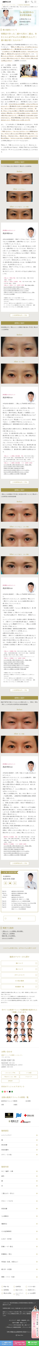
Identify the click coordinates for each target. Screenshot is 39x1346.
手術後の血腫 (23, 473)
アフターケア (28, 1076)
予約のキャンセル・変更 (10, 1076)
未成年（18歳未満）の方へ (23, 1320)
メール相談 (28, 1072)
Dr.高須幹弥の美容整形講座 (24, 4)
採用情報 (6, 1290)
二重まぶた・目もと (7, 1193)
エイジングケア (6, 1135)
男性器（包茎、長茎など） (10, 1262)
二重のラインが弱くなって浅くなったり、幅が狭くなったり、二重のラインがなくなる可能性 (19, 293)
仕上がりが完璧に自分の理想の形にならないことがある (16, 290)
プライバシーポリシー (27, 1327)
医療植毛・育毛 (6, 1254)
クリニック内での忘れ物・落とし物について (19, 1325)
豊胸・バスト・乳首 (7, 1277)
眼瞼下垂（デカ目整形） (9, 936)
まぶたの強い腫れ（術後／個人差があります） (14, 464)
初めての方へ (19, 1290)
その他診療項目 (6, 1231)
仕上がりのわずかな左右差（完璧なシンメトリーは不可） (17, 288)
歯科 (2, 1176)
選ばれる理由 (7, 1293)
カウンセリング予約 (10, 1072)
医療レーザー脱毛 (7, 1246)
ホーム (3, 4)
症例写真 (18, 1286)
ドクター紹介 (31, 1286)
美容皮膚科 (5, 1150)
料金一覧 (6, 1286)
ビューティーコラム (11, 4)
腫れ (26, 285)
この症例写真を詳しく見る (19, 315)
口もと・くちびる (7, 1201)
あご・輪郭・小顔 (7, 1171)
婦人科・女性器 (6, 1269)
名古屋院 (28, 1101)
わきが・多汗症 (6, 1239)
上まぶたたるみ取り (7, 938)
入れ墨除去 (5, 1216)
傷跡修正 (4, 1224)
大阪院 (15, 1104)
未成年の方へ (31, 1290)
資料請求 (10, 1080)
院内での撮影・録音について (20, 1322)
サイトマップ (12, 1320)
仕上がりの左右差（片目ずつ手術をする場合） (14, 287)
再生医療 (4, 1145)
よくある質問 (31, 1293)
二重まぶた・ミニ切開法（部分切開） (13, 931)
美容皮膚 (4, 1209)
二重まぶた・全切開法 (8, 933)
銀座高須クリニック (7, 1101)
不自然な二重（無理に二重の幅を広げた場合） (14, 468)
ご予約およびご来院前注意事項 (13, 1327)
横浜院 (15, 1101)
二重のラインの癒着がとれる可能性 (12, 473)
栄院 (2, 1104)
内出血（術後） (30, 285)
